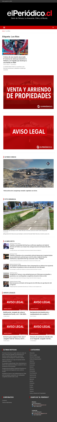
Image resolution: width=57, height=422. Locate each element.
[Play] (28, 173)
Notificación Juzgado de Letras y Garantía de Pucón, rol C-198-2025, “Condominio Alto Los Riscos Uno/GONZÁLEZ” (14, 315)
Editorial (31, 367)
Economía (32, 365)
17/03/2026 (33, 340)
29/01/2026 (6, 64)
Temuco (32, 389)
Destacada (6, 53)
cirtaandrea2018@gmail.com (40, 413)
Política (31, 387)
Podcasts (32, 383)
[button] (28, 190)
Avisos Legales (7, 308)
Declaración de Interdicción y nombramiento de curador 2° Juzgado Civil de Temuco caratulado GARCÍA (39, 315)
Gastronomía (33, 375)
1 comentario (13, 64)
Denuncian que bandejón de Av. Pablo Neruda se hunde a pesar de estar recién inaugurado (25, 230)
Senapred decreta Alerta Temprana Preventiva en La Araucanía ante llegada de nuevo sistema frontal (14, 370)
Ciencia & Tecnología (35, 357)
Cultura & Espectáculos (35, 359)
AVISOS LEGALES (9, 293)
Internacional (33, 377)
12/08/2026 (6, 316)
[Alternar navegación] (4, 27)
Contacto (4, 400)
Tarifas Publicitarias (7, 402)
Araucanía (32, 353)
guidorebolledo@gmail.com (39, 405)
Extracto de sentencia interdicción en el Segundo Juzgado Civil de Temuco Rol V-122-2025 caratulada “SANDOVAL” (41, 339)
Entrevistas (32, 371)
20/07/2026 (33, 316)
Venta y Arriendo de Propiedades (38, 393)
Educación (32, 369)
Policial (31, 385)
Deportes (32, 361)
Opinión (31, 381)
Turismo (32, 391)
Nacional (13, 53)
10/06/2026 (6, 340)
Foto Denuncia (33, 373)
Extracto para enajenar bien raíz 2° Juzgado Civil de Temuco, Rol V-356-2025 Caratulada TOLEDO (14, 338)
